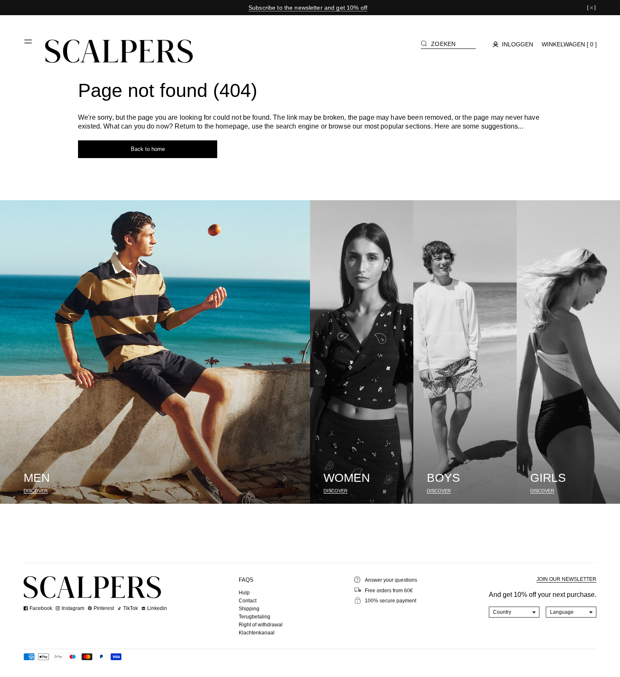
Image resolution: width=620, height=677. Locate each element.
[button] (29, 45)
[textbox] (514, 612)
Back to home (148, 149)
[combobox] (514, 612)
